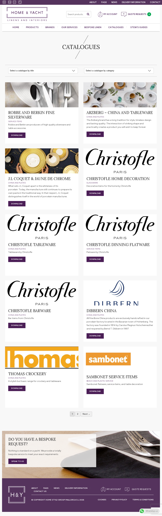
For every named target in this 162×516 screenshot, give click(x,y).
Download (16, 135)
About (93, 2)
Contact (155, 2)
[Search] (88, 14)
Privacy (119, 499)
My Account (110, 14)
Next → (86, 414)
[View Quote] (138, 489)
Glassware (92, 183)
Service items (15, 121)
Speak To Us (17, 461)
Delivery (133, 2)
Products (32, 27)
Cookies (102, 499)
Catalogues (116, 27)
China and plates (95, 117)
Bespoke (92, 27)
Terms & (143, 499)
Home (15, 27)
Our (69, 27)
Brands (50, 27)
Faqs (104, 2)
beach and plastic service (100, 381)
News (114, 2)
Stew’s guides (138, 27)
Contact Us (40, 491)
